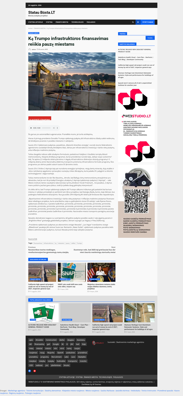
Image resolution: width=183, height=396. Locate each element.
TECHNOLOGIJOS (77, 22)
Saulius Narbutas (107, 390)
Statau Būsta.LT (41, 12)
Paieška (122, 34)
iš (67, 344)
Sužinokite (61, 361)
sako (66, 357)
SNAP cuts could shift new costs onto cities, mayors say (72, 272)
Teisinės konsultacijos (35, 390)
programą (45, 357)
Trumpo (79, 243)
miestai (39, 348)
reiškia (73, 243)
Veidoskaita (135, 390)
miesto (48, 348)
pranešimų (33, 357)
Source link (32, 239)
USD (31, 365)
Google (56, 344)
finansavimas (38, 243)
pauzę (68, 243)
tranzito (83, 361)
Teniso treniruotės (148, 390)
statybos (32, 361)
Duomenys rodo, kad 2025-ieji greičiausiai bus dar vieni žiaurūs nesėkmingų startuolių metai (94, 249)
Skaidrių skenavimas (53, 390)
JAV (72, 344)
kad (77, 344)
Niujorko (50, 352)
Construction (51, 340)
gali (48, 344)
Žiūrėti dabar (147, 22)
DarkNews (86, 384)
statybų (51, 361)
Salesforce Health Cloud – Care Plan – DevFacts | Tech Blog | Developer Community (75, 312)
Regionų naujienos (16, 393)
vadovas (39, 365)
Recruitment (57, 357)
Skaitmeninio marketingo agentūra (130, 342)
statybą (42, 361)
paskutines (70, 352)
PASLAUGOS (91, 22)
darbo (62, 340)
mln (55, 348)
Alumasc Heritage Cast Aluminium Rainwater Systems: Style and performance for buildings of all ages (135, 75)
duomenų (81, 340)
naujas (77, 348)
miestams (61, 243)
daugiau (70, 340)
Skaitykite (82, 357)
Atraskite (39, 340)
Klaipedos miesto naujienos (73, 390)
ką (55, 243)
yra (47, 365)
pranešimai (82, 352)
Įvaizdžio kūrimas (123, 390)
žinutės (66, 365)
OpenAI (60, 352)
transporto (72, 361)
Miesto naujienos (92, 390)
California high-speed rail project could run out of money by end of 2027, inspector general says (42, 272)
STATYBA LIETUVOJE (35, 22)
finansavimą (39, 344)
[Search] (133, 22)
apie (31, 340)
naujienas (33, 352)
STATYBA (49, 22)
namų (69, 348)
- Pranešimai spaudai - (165, 390)
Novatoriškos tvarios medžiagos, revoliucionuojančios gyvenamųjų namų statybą (48, 249)
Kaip (84, 344)
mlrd (62, 348)
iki (62, 344)
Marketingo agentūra (16, 390)
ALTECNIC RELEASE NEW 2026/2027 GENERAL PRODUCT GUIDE (43, 312)
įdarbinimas (56, 365)
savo (73, 357)
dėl (30, 344)
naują (42, 352)
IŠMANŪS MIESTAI (62, 22)
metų (31, 348)
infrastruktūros (48, 243)
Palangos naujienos (33, 393)
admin (33, 49)
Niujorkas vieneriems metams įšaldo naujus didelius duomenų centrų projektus (101, 272)
